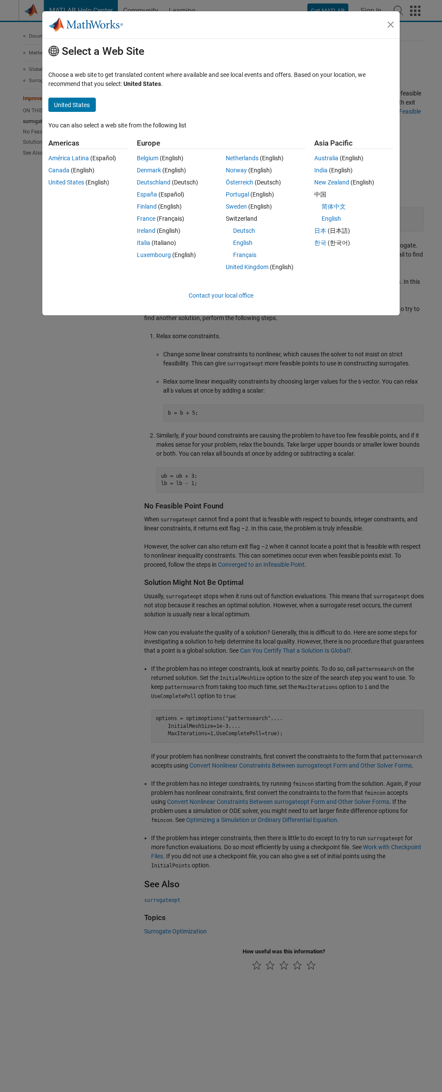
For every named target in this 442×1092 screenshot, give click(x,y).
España (147, 194)
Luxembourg (154, 254)
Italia (143, 242)
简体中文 (334, 206)
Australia (326, 158)
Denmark (149, 170)
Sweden (236, 206)
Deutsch (244, 230)
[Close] (391, 25)
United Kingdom (247, 266)
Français (244, 254)
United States (66, 182)
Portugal (237, 194)
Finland (147, 206)
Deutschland (153, 182)
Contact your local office (221, 295)
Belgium (147, 158)
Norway (236, 170)
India (321, 170)
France (146, 218)
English (243, 242)
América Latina (68, 158)
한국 (320, 242)
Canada (58, 170)
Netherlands (242, 158)
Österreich (239, 182)
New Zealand (331, 182)
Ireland (146, 230)
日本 (320, 230)
